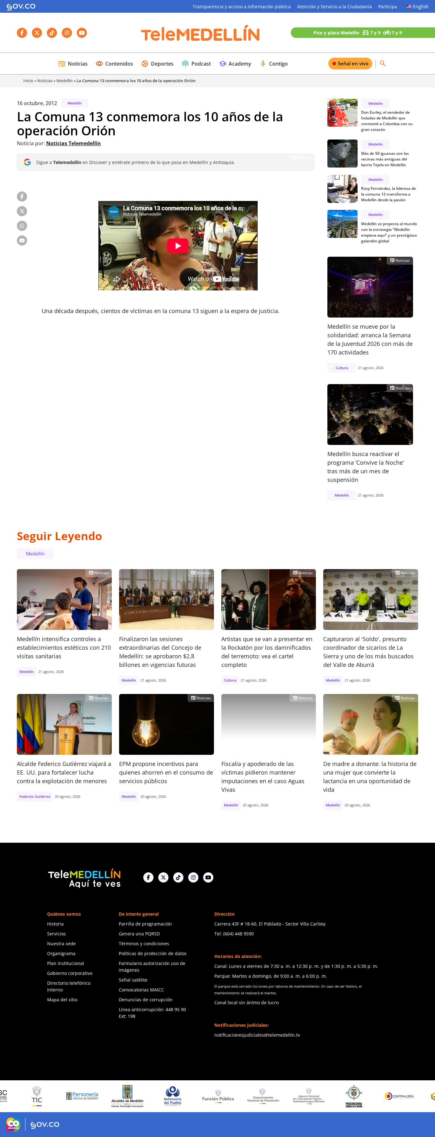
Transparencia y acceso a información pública (242, 7)
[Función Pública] (187, 1096)
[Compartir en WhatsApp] (22, 226)
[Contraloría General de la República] (369, 1096)
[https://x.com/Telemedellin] (163, 877)
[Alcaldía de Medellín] (97, 1096)
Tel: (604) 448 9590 (234, 934)
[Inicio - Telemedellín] (200, 33)
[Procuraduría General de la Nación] (324, 1096)
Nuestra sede (61, 943)
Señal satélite (133, 980)
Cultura (342, 367)
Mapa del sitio (62, 1000)
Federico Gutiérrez (34, 796)
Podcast (196, 64)
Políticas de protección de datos (153, 953)
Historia (55, 924)
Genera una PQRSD (139, 934)
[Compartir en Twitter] (22, 211)
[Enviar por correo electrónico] (22, 240)
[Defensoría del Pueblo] (142, 1096)
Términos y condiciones (144, 943)
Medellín (64, 80)
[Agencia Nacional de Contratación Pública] (278, 1096)
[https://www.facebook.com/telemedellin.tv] (148, 877)
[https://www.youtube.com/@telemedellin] (208, 877)
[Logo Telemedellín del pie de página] (83, 877)
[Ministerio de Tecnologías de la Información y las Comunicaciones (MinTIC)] (6, 1096)
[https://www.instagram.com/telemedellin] (193, 877)
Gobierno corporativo (69, 973)
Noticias (73, 64)
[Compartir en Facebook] (22, 196)
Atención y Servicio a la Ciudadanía (334, 7)
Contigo (273, 64)
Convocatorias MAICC (141, 990)
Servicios (56, 934)
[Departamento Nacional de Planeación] (233, 1096)
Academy (235, 64)
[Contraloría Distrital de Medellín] (414, 1096)
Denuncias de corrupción (146, 1000)
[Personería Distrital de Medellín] (52, 1096)
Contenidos (114, 64)
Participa (387, 7)
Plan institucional (65, 963)
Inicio (28, 80)
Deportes (157, 64)
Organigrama (61, 953)
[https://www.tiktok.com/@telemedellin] (178, 877)
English (421, 6)
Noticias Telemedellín (73, 143)
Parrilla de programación (145, 924)
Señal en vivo (353, 63)
